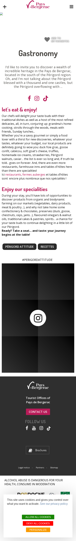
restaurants (13, 174)
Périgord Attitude (19, 247)
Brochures (40, 450)
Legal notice (24, 467)
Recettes (47, 247)
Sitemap (54, 467)
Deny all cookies (38, 523)
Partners (40, 467)
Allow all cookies (38, 517)
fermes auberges (33, 174)
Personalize (38, 529)
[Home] (38, 4)
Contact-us (38, 412)
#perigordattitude (37, 260)
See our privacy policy (54, 503)
